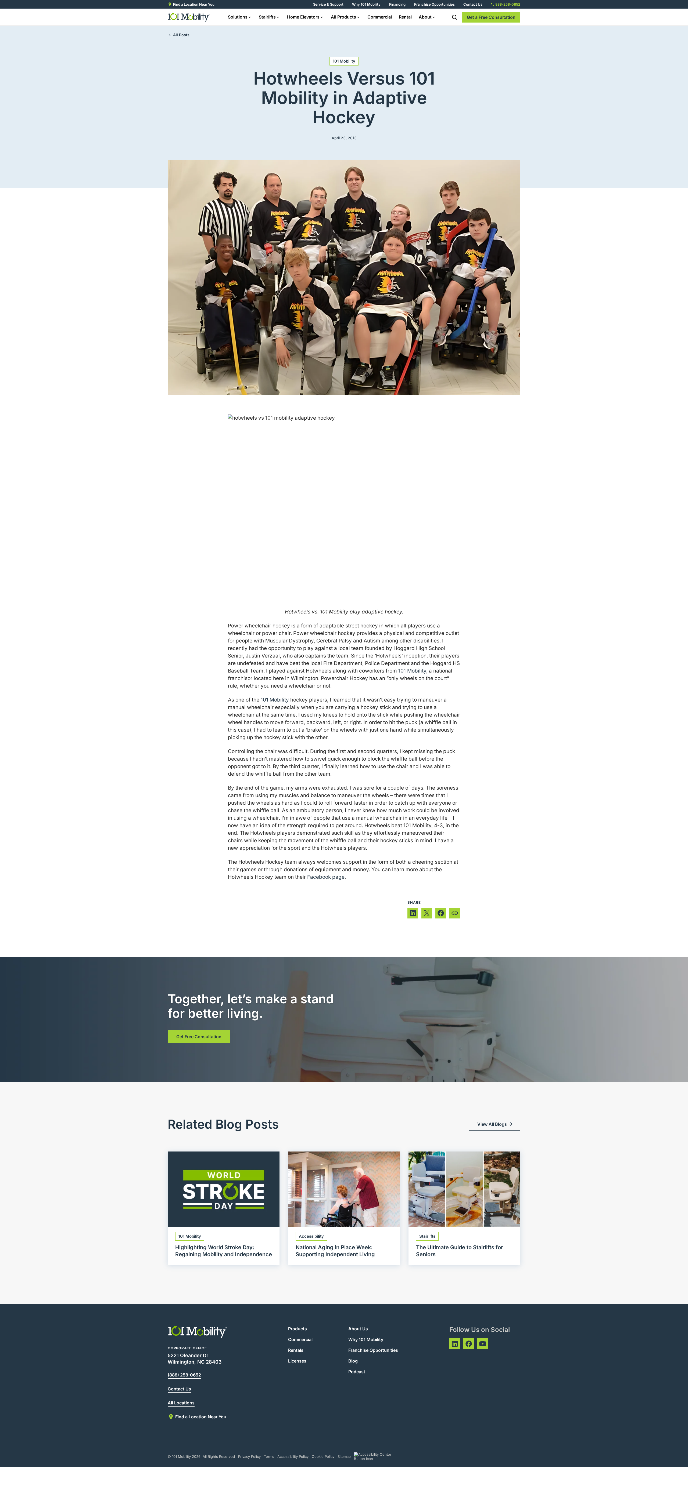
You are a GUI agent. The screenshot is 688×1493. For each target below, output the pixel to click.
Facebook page (326, 877)
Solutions (238, 17)
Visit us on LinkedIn (454, 1343)
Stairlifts (267, 17)
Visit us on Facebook (468, 1343)
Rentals (295, 1350)
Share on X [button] (426, 913)
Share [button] (454, 913)
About (425, 17)
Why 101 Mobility (366, 4)
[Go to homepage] (189, 17)
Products (297, 1328)
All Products (343, 17)
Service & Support (328, 4)
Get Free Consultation (198, 1036)
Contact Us (472, 4)
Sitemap (344, 1456)
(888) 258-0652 (184, 1375)
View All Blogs (492, 1124)
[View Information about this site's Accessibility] (377, 1456)
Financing (397, 4)
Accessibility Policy (293, 1456)
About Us (358, 1328)
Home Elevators (303, 17)
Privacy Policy (249, 1456)
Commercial (379, 17)
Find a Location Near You (193, 4)
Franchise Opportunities (434, 4)
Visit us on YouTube (482, 1343)
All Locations (181, 1402)
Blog (353, 1361)
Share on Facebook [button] (440, 913)
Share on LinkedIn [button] (412, 913)
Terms (269, 1456)
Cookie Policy (323, 1456)
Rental (405, 17)
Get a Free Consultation (491, 17)
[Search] (454, 17)
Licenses (297, 1361)
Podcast (356, 1371)
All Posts (181, 34)
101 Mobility (344, 61)
